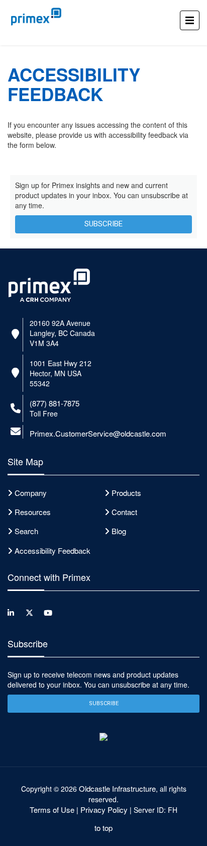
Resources (33, 511)
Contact (124, 511)
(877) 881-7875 (54, 403)
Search (26, 531)
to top (103, 827)
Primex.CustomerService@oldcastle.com (98, 433)
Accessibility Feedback (52, 550)
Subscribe (103, 223)
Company (31, 492)
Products (126, 492)
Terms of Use (52, 809)
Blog (119, 531)
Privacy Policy (104, 809)
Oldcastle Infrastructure (117, 788)
